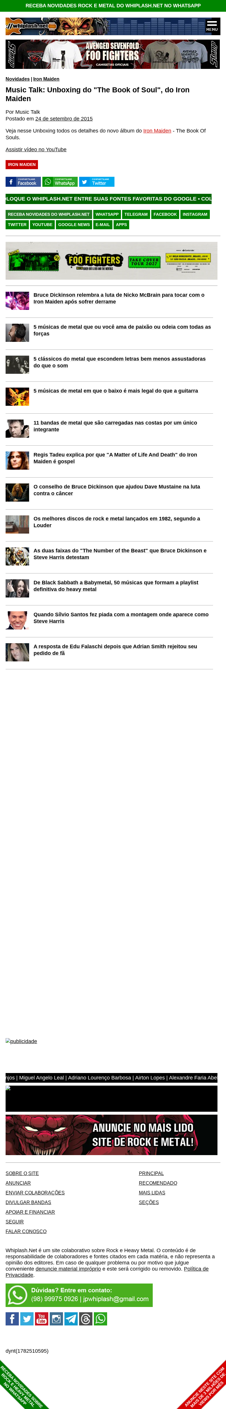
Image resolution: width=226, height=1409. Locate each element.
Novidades (18, 79)
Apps (121, 224)
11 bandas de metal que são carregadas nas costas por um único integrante (115, 426)
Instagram (195, 214)
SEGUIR (15, 1221)
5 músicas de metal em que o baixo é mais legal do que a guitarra (116, 391)
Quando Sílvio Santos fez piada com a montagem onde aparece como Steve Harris (121, 618)
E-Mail (103, 224)
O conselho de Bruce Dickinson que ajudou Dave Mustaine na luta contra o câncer (117, 490)
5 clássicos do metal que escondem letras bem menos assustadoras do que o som (120, 362)
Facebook (165, 214)
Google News (74, 224)
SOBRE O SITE (22, 1173)
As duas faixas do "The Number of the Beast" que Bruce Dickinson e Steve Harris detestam (120, 554)
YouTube (42, 224)
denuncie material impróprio (68, 1269)
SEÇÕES (149, 1202)
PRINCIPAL (151, 1173)
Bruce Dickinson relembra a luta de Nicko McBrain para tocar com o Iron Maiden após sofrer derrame (119, 298)
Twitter (17, 224)
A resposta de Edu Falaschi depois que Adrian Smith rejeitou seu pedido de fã (115, 650)
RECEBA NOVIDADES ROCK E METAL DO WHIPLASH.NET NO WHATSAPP (113, 6)
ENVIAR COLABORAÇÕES (35, 1192)
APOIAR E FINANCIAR (30, 1212)
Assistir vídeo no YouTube (36, 149)
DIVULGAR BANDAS (28, 1202)
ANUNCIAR (18, 1183)
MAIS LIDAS (152, 1192)
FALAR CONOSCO (26, 1231)
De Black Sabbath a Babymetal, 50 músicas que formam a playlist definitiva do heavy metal (116, 586)
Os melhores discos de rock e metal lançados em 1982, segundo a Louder (117, 522)
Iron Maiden (46, 79)
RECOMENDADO (158, 1183)
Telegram (136, 214)
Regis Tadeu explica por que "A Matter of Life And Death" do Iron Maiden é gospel (115, 458)
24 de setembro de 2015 (64, 119)
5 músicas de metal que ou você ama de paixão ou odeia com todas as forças (122, 330)
